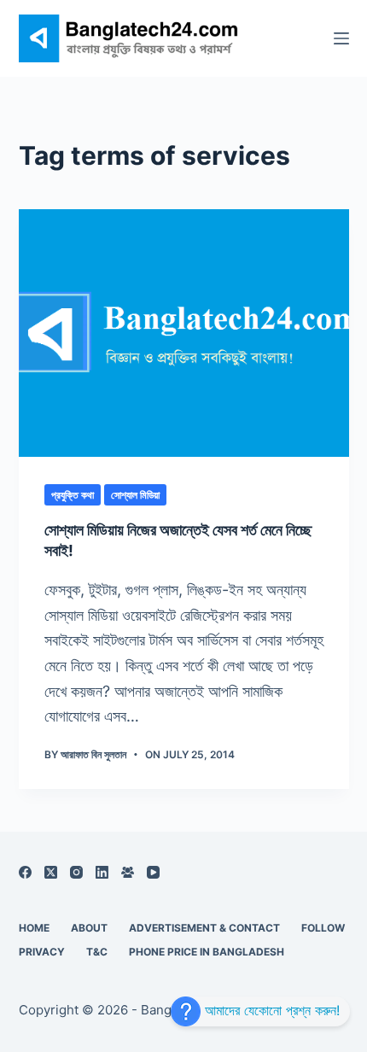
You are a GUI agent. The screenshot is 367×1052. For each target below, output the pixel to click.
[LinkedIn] (102, 872)
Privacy (42, 951)
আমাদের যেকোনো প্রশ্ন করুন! (270, 1010)
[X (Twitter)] (50, 872)
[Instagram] (76, 872)
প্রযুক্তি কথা (72, 494)
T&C (97, 951)
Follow (323, 927)
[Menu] (341, 38)
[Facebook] (25, 872)
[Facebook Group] (127, 872)
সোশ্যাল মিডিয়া (135, 494)
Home (34, 927)
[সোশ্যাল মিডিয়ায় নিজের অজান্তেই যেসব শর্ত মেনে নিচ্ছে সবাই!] (184, 333)
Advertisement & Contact (204, 927)
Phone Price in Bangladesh (206, 951)
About (89, 927)
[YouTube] (153, 872)
